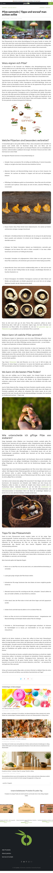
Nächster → (48, 7)
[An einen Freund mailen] (31, 679)
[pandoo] (26, 3)
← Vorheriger (41, 7)
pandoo (18, 867)
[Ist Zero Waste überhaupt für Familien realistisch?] (26, 728)
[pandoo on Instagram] (29, 862)
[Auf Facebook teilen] (24, 679)
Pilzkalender (12, 362)
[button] (23, 822)
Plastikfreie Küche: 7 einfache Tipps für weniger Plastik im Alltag (18, 771)
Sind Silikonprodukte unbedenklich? (10, 708)
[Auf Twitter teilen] (20, 679)
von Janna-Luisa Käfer (6, 18)
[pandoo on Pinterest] (26, 862)
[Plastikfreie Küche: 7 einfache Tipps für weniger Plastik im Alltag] (26, 761)
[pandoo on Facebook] (21, 862)
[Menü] (0, 3)
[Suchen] (46, 3)
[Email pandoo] (31, 862)
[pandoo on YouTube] (24, 862)
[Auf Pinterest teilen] (28, 679)
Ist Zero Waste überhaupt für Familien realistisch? (14, 739)
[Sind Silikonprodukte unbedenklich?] (26, 698)
